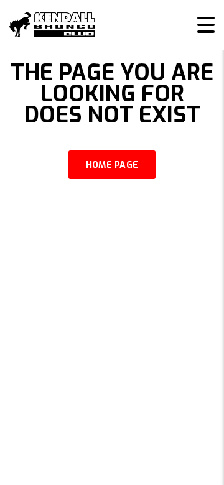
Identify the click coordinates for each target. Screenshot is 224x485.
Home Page (112, 165)
